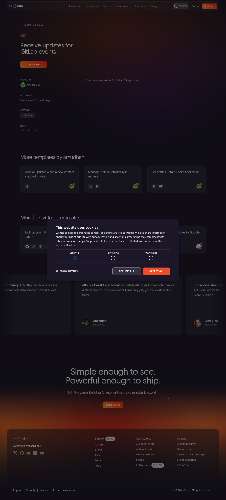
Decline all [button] (126, 271)
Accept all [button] (156, 271)
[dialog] (113, 250)
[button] (67, 271)
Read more (72, 245)
